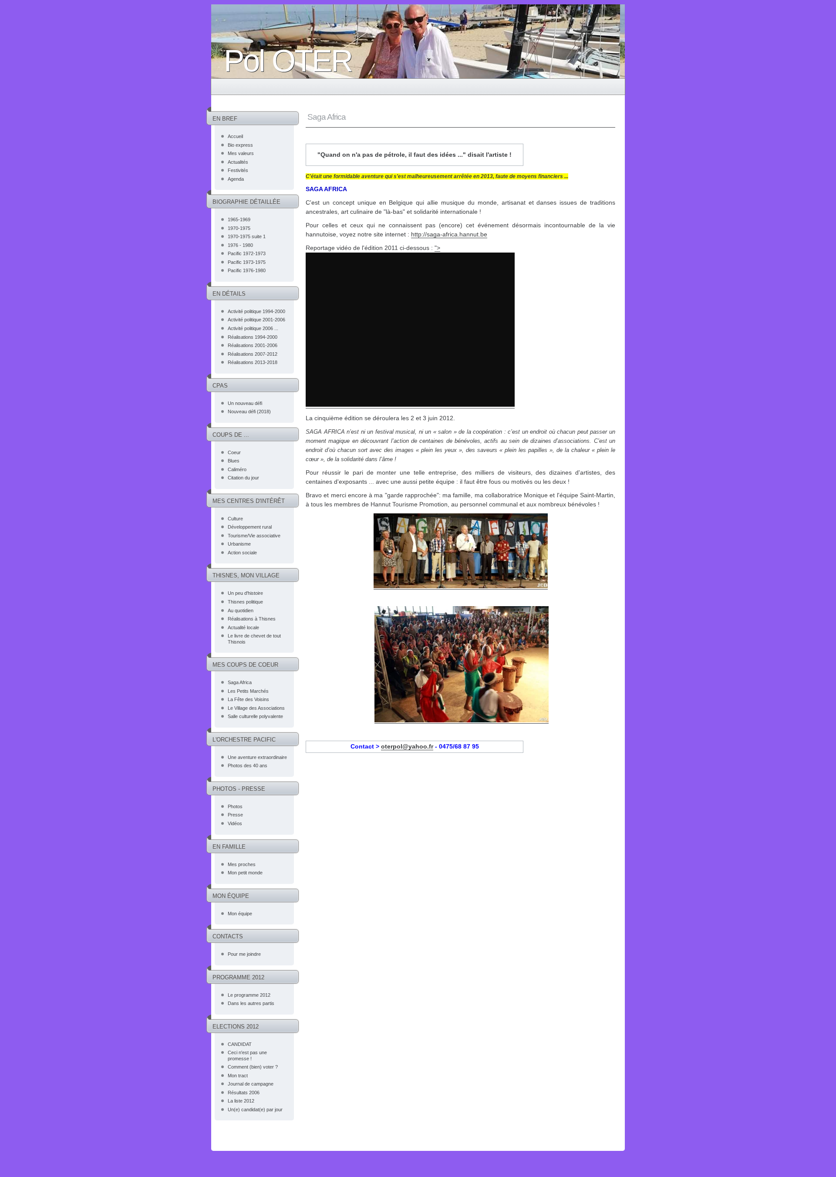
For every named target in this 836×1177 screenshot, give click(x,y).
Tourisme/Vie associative (254, 535)
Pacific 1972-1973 (247, 253)
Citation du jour (243, 477)
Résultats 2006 (244, 1092)
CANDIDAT (240, 1044)
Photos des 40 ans (247, 765)
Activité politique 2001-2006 (256, 319)
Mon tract (238, 1075)
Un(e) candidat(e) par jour (255, 1109)
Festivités (238, 170)
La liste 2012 (241, 1100)
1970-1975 (239, 228)
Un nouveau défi (245, 403)
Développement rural (250, 526)
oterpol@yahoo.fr (407, 746)
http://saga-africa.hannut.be (449, 234)
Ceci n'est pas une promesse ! (247, 1055)
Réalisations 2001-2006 (252, 345)
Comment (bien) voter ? (253, 1066)
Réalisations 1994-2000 (252, 337)
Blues (233, 460)
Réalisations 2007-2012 (252, 354)
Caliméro (237, 469)
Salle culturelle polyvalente (255, 716)
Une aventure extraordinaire (257, 757)
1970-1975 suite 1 (247, 236)
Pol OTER (288, 61)
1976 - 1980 (240, 245)
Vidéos (235, 823)
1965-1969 (239, 219)
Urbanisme (239, 543)
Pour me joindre (244, 954)
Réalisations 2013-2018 (252, 362)
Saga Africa (240, 682)
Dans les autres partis (251, 1003)
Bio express (240, 145)
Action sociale (242, 552)
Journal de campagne (250, 1083)
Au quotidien (240, 610)
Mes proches (242, 864)
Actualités (238, 162)
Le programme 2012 (249, 995)
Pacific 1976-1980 (247, 270)
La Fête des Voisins (248, 699)
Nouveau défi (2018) (249, 411)
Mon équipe (240, 913)
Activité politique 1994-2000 (256, 311)
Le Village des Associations (256, 708)
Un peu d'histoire (245, 593)
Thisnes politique (245, 601)
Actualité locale (243, 627)
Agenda (236, 179)
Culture (235, 518)
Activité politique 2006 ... (253, 328)
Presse (235, 814)
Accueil (235, 136)
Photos (235, 806)
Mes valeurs (241, 153)
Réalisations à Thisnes (252, 618)
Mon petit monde (245, 872)
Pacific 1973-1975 (247, 262)
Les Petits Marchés (248, 691)
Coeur (234, 452)
